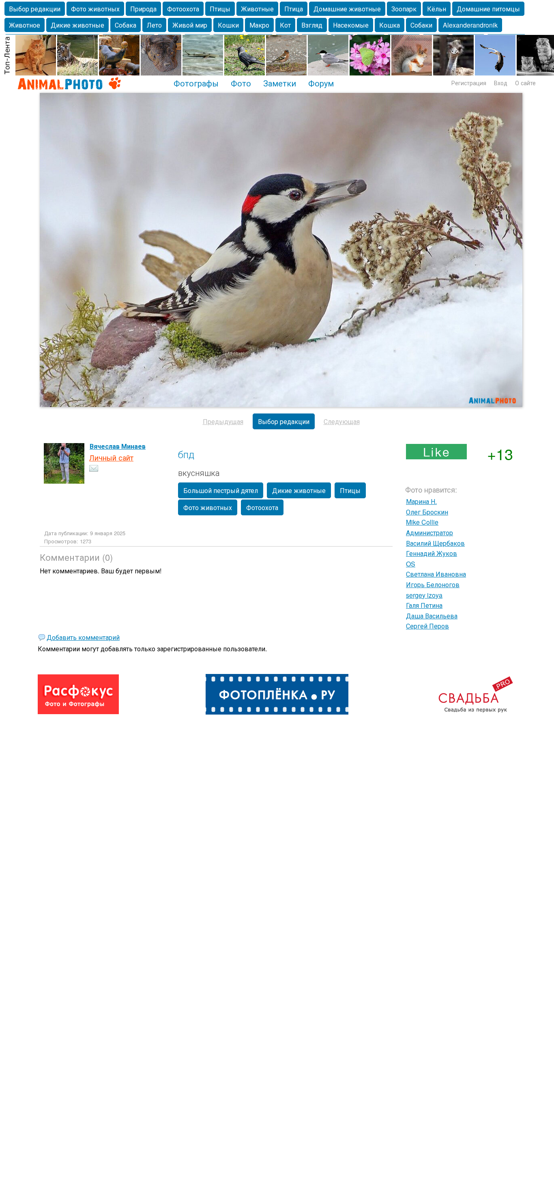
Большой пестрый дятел (220, 490)
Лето (154, 25)
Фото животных (95, 8)
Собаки (421, 25)
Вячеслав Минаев (118, 446)
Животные (257, 8)
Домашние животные (347, 8)
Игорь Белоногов (433, 584)
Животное (24, 25)
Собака (125, 25)
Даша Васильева (431, 615)
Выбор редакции (34, 8)
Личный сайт (111, 457)
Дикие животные (77, 25)
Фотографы (196, 82)
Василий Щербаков (435, 543)
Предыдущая (223, 421)
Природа (143, 8)
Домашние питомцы (488, 8)
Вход (500, 83)
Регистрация (468, 83)
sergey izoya (424, 595)
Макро (259, 25)
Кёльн (436, 8)
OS (410, 563)
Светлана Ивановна (436, 574)
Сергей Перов (427, 626)
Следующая (342, 421)
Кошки (228, 25)
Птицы (220, 8)
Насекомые (351, 25)
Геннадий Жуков (431, 553)
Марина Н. (421, 501)
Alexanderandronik (470, 25)
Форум (321, 82)
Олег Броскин (427, 512)
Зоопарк (404, 8)
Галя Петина (424, 605)
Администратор (429, 532)
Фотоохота (183, 8)
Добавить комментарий (83, 637)
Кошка (389, 25)
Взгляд (311, 25)
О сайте (525, 83)
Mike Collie (422, 522)
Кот (285, 25)
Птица (293, 8)
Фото (241, 82)
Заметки (279, 82)
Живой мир (189, 25)
